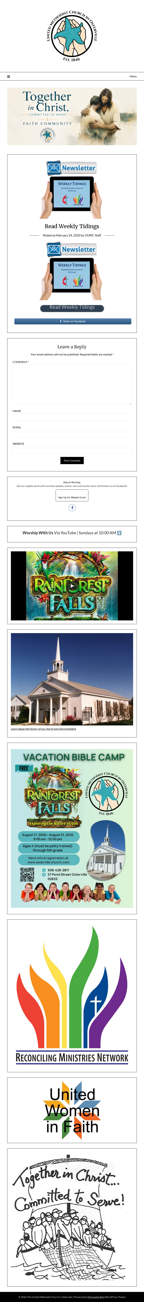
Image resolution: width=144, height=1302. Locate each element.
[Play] (72, 586)
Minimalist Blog (96, 1296)
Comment (21, 362)
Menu (133, 76)
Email (17, 427)
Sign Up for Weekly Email (72, 497)
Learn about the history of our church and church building (43, 728)
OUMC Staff (93, 235)
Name (17, 411)
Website (18, 443)
